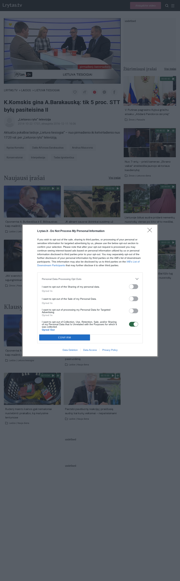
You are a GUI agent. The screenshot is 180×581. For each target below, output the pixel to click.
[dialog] (90, 290)
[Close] (150, 231)
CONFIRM (64, 337)
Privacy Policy (110, 350)
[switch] (133, 286)
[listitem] (90, 279)
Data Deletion (70, 350)
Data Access (90, 350)
